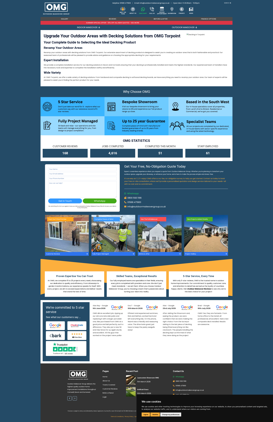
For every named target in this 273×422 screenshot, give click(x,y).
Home (105, 377)
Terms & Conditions (117, 416)
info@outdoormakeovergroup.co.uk (154, 3)
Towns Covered (109, 385)
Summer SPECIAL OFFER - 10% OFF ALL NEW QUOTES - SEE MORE (136, 23)
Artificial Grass (142, 389)
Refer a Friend (108, 393)
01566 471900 (125, 3)
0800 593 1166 (134, 197)
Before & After (160, 19)
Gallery (64, 19)
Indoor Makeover (87, 27)
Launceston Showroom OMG (148, 378)
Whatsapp (133, 193)
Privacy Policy (129, 416)
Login (105, 397)
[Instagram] (75, 398)
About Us (106, 381)
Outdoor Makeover (183, 27)
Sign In (226, 3)
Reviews (112, 19)
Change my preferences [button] (170, 414)
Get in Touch (65, 200)
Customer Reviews (110, 389)
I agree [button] (145, 414)
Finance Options (208, 19)
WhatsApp (99, 200)
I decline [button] (155, 414)
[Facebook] (69, 398)
